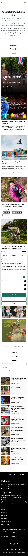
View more (6, 90)
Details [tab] (14, 255)
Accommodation (6, 521)
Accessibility (13, 538)
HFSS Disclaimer (5, 536)
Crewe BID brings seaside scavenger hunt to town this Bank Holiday (17, 419)
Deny (14, 303)
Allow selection (14, 299)
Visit (2, 474)
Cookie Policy (4, 538)
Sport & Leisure (6, 212)
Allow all (14, 294)
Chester (3, 509)
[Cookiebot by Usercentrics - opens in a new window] (21, 251)
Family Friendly (7, 86)
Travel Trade (12, 474)
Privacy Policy (14, 536)
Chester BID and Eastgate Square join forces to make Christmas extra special (17, 459)
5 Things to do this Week (12, 78)
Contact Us (21, 538)
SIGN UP (14, 503)
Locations (4, 518)
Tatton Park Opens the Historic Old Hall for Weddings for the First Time (18, 450)
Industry (22, 474)
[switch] (25, 281)
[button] (25, 2)
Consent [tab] (5, 255)
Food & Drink (5, 524)
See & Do (4, 515)
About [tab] (23, 255)
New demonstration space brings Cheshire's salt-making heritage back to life (17, 440)
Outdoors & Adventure (8, 173)
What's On (4, 512)
